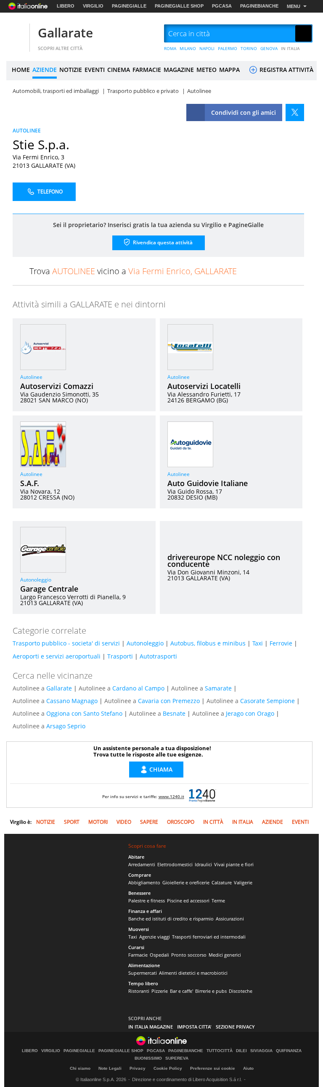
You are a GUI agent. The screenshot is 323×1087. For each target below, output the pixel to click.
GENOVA (269, 48)
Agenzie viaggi (154, 937)
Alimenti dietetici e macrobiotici (193, 973)
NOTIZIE (70, 70)
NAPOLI (206, 48)
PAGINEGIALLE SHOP (179, 5)
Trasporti (120, 656)
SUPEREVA (176, 1058)
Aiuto (248, 1068)
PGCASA (222, 5)
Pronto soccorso (189, 955)
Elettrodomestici (175, 864)
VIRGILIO (93, 5)
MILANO (188, 48)
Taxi (257, 643)
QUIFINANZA (289, 1051)
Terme (218, 900)
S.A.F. (29, 483)
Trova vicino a (133, 271)
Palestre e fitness (146, 900)
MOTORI (98, 821)
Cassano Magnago (72, 701)
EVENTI (95, 70)
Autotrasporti (158, 656)
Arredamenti (141, 864)
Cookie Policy (168, 1068)
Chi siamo (80, 1068)
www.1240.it (171, 796)
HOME (21, 70)
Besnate (174, 713)
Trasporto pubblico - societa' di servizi (66, 643)
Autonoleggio (35, 579)
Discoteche (240, 991)
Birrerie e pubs (211, 991)
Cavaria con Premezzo (169, 701)
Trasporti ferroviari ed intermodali (209, 937)
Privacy (138, 1068)
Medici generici (225, 955)
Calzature (222, 882)
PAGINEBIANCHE (259, 5)
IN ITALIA (290, 48)
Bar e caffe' (181, 991)
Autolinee (31, 377)
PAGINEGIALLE (129, 5)
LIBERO (65, 5)
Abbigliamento (144, 882)
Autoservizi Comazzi (56, 386)
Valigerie (243, 882)
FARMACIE (146, 70)
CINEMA (118, 70)
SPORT (71, 821)
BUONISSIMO (148, 1058)
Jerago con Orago (250, 713)
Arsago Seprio (65, 726)
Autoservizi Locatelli (204, 386)
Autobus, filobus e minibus (208, 643)
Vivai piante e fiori (234, 864)
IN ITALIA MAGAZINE (150, 1027)
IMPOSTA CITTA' (194, 1027)
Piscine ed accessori (188, 900)
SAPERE (149, 821)
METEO (206, 70)
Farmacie (138, 955)
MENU (293, 6)
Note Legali (110, 1068)
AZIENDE (44, 70)
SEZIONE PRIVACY (235, 1027)
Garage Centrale (49, 589)
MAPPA (229, 70)
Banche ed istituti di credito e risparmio (171, 918)
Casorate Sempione (267, 701)
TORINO (249, 48)
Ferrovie (281, 643)
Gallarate (65, 32)
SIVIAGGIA (261, 1051)
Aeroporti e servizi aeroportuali (57, 656)
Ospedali (159, 955)
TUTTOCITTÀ (220, 1051)
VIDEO (123, 821)
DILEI (241, 1051)
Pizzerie (159, 991)
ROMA (170, 48)
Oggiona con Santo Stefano (84, 713)
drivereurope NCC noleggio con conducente (223, 560)
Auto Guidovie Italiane (207, 483)
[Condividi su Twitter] (295, 112)
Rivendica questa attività (162, 242)
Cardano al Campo (138, 688)
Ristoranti (138, 991)
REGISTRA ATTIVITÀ (285, 70)
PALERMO (227, 48)
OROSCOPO (180, 821)
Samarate (218, 688)
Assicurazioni (230, 918)
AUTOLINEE (27, 130)
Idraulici (203, 864)
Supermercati (142, 973)
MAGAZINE (179, 70)
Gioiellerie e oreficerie (185, 882)
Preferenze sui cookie (212, 1068)
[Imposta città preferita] (16, 33)
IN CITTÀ (213, 821)
